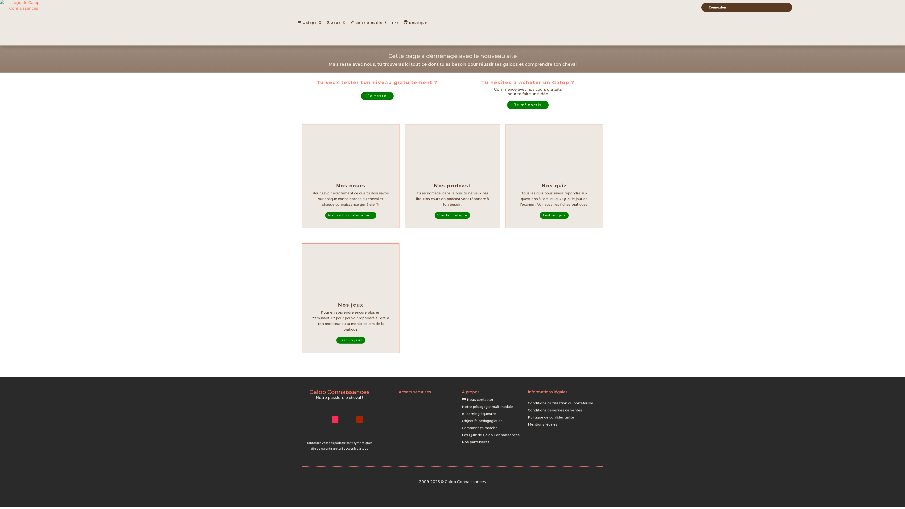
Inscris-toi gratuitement (351, 215)
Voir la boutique (452, 215)
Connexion (717, 7)
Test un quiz (554, 215)
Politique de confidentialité (551, 417)
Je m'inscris (528, 105)
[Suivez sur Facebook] (347, 419)
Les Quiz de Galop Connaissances (491, 435)
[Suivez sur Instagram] (323, 419)
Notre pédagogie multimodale (487, 407)
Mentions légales (542, 425)
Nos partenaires (476, 442)
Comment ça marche (480, 428)
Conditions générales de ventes (555, 410)
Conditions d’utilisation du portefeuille (560, 403)
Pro (395, 23)
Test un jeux (350, 340)
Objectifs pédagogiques (482, 421)
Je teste (377, 96)
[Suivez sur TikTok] (335, 419)
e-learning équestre (479, 414)
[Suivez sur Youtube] (359, 419)
